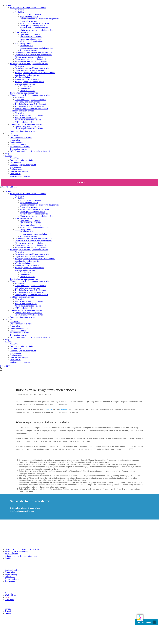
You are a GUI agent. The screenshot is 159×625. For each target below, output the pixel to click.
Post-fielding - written (23, 32)
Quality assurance (17, 169)
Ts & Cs (8, 611)
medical (49, 409)
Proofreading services (28, 21)
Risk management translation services (29, 129)
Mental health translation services (28, 120)
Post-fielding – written (23, 218)
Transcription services (28, 50)
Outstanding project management (23, 165)
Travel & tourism (11, 554)
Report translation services (30, 39)
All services (19, 10)
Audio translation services (20, 147)
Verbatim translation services (31, 37)
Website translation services (25, 77)
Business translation (12, 570)
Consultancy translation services (22, 131)
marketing (63, 409)
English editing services (29, 16)
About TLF (14, 158)
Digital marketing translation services (29, 70)
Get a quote (9, 600)
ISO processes (15, 162)
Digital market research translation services (36, 30)
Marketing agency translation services (29, 82)
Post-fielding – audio (23, 229)
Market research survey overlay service (35, 23)
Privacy (8, 609)
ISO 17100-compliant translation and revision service (31, 151)
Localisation (10, 577)
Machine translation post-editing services (31, 61)
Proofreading (15, 140)
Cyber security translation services (28, 126)
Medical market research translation (29, 57)
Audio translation (26, 46)
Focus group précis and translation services (36, 48)
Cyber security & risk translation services (26, 124)
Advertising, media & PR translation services (32, 68)
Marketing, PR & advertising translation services (29, 64)
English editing (11, 574)
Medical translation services (26, 117)
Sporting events (26, 86)
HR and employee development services (21, 556)
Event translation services (25, 84)
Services (8, 133)
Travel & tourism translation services (24, 93)
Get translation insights (19, 171)
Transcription (10, 581)
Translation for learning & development (30, 104)
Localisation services (18, 144)
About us (8, 156)
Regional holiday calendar (20, 176)
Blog (7, 153)
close (154, 622)
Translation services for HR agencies (29, 106)
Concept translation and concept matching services (39, 19)
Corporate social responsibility (22, 160)
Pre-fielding (19, 12)
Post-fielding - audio (23, 43)
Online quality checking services (32, 25)
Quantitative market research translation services (34, 52)
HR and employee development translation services (30, 95)
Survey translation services (30, 14)
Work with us (15, 174)
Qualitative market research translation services (33, 55)
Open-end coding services (30, 34)
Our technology (16, 167)
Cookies (8, 613)
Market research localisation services (34, 28)
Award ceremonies (27, 91)
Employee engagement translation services (31, 108)
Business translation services (21, 138)
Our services (15, 135)
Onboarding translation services (27, 102)
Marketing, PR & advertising (16, 551)
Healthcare (9, 558)
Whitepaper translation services (27, 79)
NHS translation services (24, 122)
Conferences (25, 88)
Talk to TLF (79, 182)
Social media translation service (27, 75)
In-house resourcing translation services (30, 100)
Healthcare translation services (22, 111)
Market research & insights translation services (28, 7)
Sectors (8, 5)
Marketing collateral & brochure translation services (35, 73)
